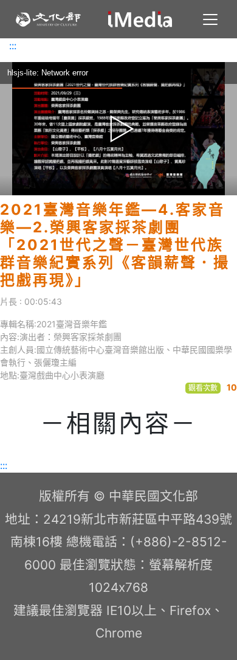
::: (12, 46)
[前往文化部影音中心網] (140, 19)
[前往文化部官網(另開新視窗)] (48, 19)
